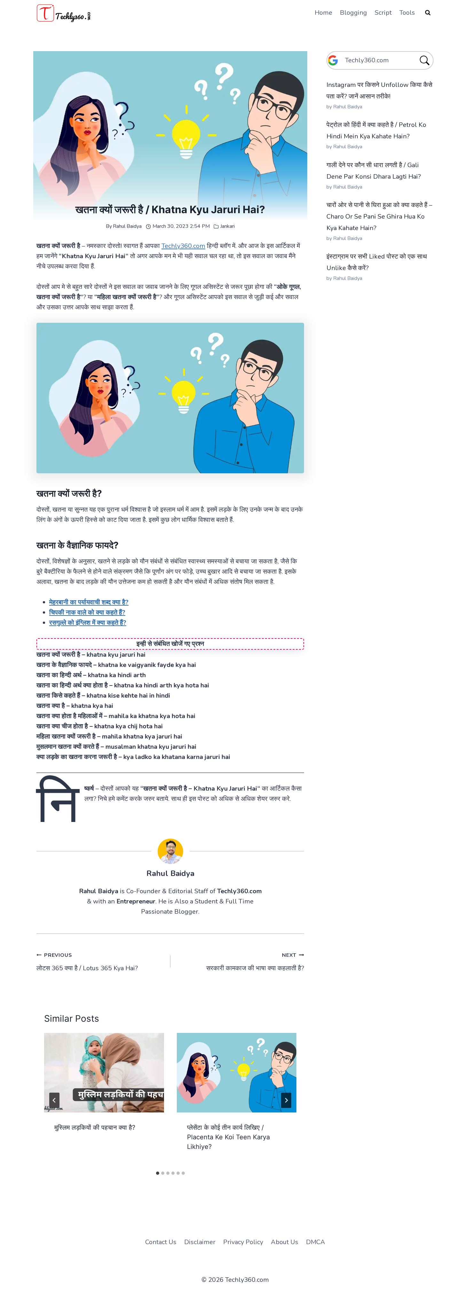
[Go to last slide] (54, 1100)
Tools (407, 12)
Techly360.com (183, 246)
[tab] (157, 1173)
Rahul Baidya (127, 226)
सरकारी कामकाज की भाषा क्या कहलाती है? (255, 962)
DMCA (315, 1242)
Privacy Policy (243, 1242)
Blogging (353, 12)
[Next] (286, 1100)
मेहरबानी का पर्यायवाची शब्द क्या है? (89, 602)
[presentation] (104, 1073)
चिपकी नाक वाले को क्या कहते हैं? (87, 612)
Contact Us (160, 1242)
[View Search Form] (428, 13)
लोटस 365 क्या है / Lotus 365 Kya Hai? (87, 962)
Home (323, 12)
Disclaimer (199, 1242)
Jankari (227, 226)
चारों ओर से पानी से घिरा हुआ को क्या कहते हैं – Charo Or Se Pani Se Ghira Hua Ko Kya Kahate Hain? (379, 216)
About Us (284, 1242)
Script (383, 12)
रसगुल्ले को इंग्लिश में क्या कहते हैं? (87, 622)
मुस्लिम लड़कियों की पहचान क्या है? (94, 1127)
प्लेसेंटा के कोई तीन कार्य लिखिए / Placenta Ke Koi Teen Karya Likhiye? (228, 1137)
